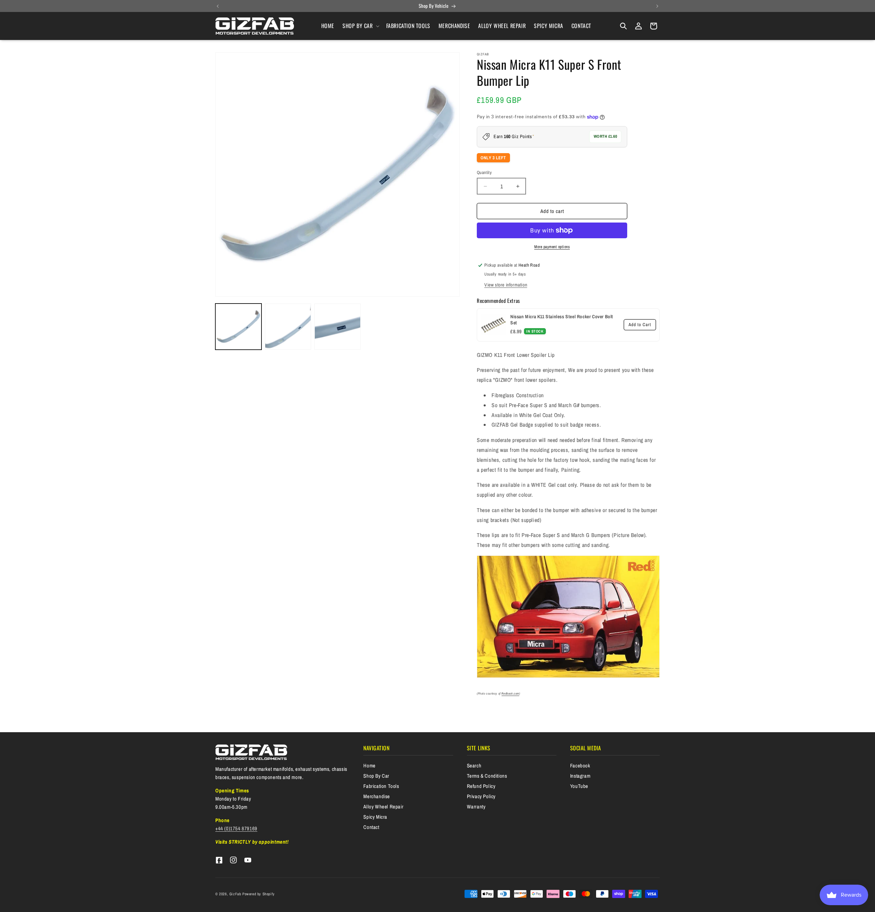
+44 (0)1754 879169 (236, 828)
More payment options (552, 247)
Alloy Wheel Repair (383, 806)
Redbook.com (510, 694)
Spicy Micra (375, 816)
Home (369, 765)
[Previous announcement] (217, 6)
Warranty (476, 806)
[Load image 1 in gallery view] (238, 327)
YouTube (579, 786)
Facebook (580, 765)
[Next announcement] (657, 6)
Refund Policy (481, 786)
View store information (505, 285)
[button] (360, 25)
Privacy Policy (481, 796)
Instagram (580, 775)
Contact (371, 827)
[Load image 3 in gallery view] (337, 327)
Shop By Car (376, 775)
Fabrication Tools (381, 786)
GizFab (235, 893)
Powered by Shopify (258, 893)
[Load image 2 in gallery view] (288, 327)
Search (474, 765)
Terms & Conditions (487, 775)
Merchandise (376, 796)
